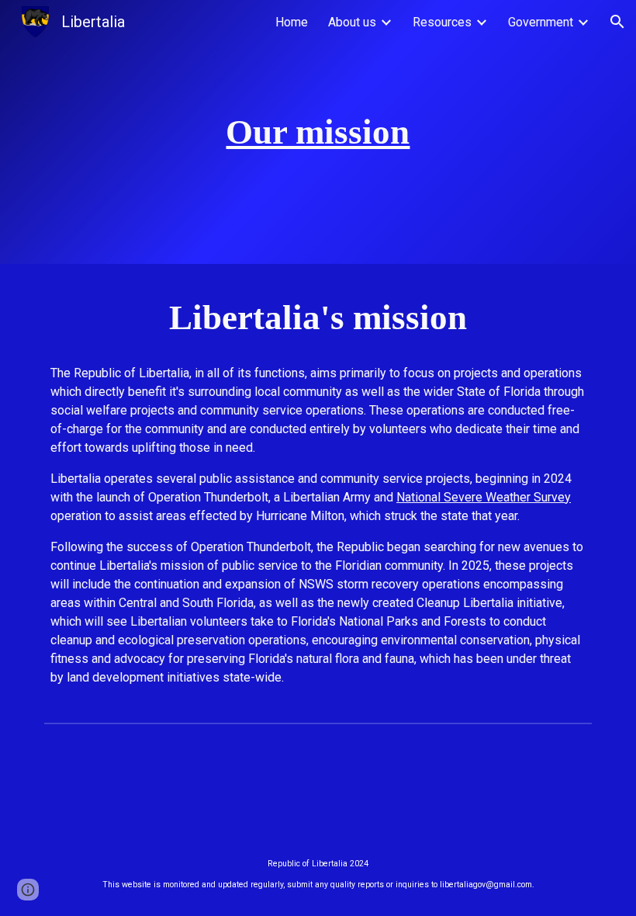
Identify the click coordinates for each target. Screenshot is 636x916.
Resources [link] (442, 22)
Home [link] (291, 22)
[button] (617, 21)
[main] (318, 132)
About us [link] (352, 22)
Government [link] (540, 22)
